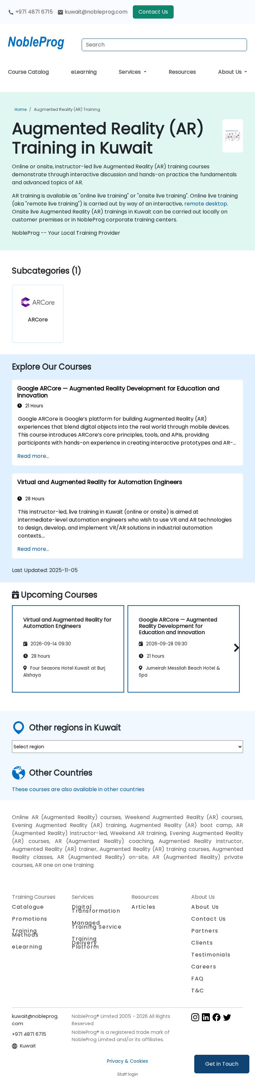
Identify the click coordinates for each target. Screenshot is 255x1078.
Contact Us (153, 12)
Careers (203, 966)
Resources (182, 72)
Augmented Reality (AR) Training (67, 109)
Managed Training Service (97, 925)
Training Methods (25, 933)
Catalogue (28, 907)
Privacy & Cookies (127, 1061)
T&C (197, 990)
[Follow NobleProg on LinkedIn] (206, 1017)
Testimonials (210, 954)
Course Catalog (28, 72)
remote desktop (205, 203)
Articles (143, 907)
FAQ (197, 978)
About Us (230, 72)
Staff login (127, 1074)
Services (130, 72)
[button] (235, 648)
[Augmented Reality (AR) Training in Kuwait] (42, 41)
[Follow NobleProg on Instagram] (195, 1017)
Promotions (29, 919)
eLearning (84, 72)
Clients (202, 943)
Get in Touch (221, 1064)
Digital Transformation (96, 909)
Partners (204, 931)
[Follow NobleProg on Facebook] (216, 1017)
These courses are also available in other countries (78, 789)
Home (21, 109)
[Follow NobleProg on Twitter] (227, 1017)
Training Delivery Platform (85, 943)
